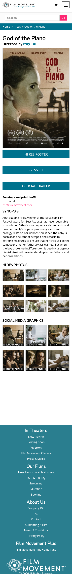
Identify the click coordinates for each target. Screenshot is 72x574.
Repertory (36, 447)
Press (17, 26)
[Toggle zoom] (13, 275)
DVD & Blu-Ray (36, 478)
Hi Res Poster (36, 154)
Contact (36, 519)
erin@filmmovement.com (17, 205)
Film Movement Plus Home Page (36, 549)
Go (63, 17)
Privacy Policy (36, 536)
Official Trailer (36, 186)
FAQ (36, 514)
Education (36, 489)
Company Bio (36, 508)
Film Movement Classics (36, 453)
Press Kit (36, 170)
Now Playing (36, 436)
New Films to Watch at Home (36, 472)
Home (6, 26)
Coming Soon (36, 442)
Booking (36, 494)
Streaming (36, 483)
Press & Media (36, 459)
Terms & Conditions (36, 530)
